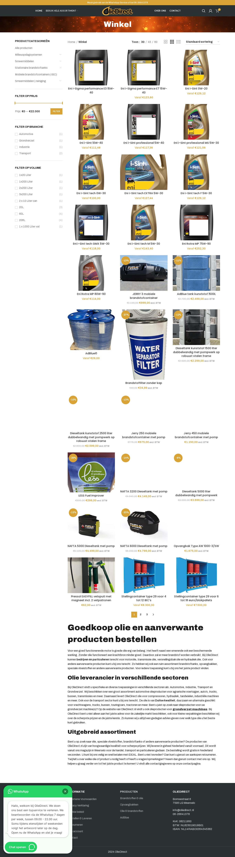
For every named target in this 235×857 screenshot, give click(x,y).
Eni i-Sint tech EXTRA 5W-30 (144, 193)
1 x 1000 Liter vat (29, 226)
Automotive (26, 134)
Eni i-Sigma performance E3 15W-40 (91, 90)
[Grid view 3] (172, 41)
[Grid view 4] (178, 41)
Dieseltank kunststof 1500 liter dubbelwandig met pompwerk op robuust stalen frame (196, 352)
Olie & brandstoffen (131, 810)
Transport (25, 153)
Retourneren (75, 824)
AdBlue (124, 817)
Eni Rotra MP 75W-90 (196, 244)
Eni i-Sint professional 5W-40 (144, 143)
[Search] (203, 10)
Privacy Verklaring (78, 805)
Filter (56, 111)
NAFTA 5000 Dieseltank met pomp (91, 546)
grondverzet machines (190, 709)
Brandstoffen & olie (131, 798)
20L (21, 207)
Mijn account (75, 831)
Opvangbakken (129, 804)
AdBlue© (91, 353)
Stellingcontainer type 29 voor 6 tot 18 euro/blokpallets (196, 598)
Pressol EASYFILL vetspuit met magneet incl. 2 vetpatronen (91, 598)
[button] (65, 791)
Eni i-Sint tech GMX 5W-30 (91, 244)
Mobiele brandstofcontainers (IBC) (36, 74)
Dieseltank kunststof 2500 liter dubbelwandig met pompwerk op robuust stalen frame (91, 437)
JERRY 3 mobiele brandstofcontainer (144, 296)
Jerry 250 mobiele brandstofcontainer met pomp (143, 435)
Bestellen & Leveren (80, 818)
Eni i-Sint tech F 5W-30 (196, 193)
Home (72, 41)
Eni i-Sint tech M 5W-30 (144, 244)
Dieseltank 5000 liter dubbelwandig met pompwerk (196, 493)
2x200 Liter (26, 187)
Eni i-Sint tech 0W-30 (91, 193)
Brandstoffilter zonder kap (143, 383)
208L (22, 220)
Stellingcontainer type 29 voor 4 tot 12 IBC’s (143, 598)
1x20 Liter (25, 175)
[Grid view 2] (166, 41)
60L (21, 213)
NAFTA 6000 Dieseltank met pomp (143, 546)
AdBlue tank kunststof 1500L (196, 294)
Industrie (24, 146)
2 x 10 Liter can (28, 200)
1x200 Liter (26, 181)
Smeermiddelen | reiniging (30, 81)
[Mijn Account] (210, 10)
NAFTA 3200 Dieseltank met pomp (143, 491)
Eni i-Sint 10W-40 (91, 143)
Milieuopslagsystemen (28, 54)
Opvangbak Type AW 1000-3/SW (196, 546)
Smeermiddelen (24, 61)
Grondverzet (26, 140)
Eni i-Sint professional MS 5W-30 (196, 143)
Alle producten (23, 47)
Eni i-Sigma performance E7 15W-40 (144, 90)
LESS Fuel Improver (91, 496)
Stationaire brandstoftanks (31, 67)
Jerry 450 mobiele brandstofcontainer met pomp (196, 435)
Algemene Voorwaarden (82, 799)
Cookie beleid (76, 811)
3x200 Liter (26, 194)
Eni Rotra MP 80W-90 (91, 294)
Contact (73, 837)
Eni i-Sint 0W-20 (196, 89)
